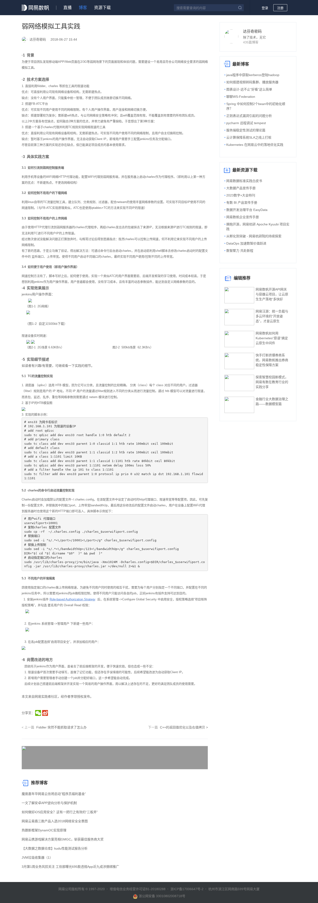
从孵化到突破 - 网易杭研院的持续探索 (253, 236)
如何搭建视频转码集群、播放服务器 (252, 82)
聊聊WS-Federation (240, 96)
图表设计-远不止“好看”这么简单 (249, 89)
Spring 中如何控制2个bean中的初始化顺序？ (255, 106)
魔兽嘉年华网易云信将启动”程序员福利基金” (54, 794)
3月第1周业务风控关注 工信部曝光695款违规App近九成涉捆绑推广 (70, 866)
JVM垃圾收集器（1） (37, 857)
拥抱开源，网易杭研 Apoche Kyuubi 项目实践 (257, 226)
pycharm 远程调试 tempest (246, 123)
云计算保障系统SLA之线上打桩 (248, 137)
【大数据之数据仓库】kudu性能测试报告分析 (55, 848)
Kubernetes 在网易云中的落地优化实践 (254, 145)
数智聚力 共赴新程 (239, 250)
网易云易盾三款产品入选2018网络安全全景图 (55, 821)
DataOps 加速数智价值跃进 (246, 243)
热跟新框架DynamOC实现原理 (44, 830)
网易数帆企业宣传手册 (242, 217)
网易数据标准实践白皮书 (244, 181)
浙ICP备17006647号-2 (186, 889)
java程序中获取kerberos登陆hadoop (252, 75)
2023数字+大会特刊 (240, 195)
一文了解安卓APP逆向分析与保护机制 (49, 803)
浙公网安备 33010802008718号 (162, 896)
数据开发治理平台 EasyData (246, 210)
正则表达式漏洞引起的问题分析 (249, 116)
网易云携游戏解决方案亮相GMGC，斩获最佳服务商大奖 (63, 839)
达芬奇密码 (252, 31)
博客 (83, 8)
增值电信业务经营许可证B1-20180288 (138, 889)
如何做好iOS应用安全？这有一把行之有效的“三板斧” (60, 812)
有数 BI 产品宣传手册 (241, 202)
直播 (67, 8)
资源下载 (102, 8)
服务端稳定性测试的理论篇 (245, 130)
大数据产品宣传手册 (241, 188)
